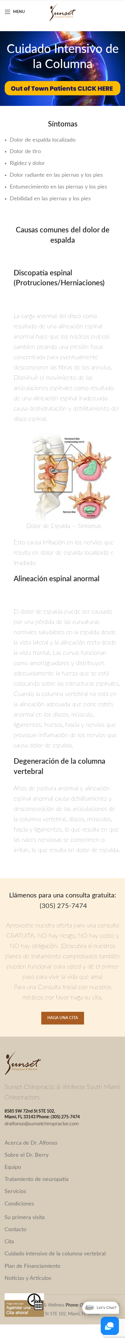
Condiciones (19, 1204)
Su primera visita (25, 1217)
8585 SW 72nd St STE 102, (30, 1111)
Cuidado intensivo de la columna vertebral (55, 1254)
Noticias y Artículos (28, 1278)
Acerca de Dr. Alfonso (31, 1143)
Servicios (15, 1191)
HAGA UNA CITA (62, 1018)
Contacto (15, 1229)
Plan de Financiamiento (32, 1266)
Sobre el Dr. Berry (27, 1155)
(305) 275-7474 (63, 906)
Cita (9, 1241)
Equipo (13, 1167)
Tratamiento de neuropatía (37, 1179)
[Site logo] (62, 12)
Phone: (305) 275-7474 (58, 1117)
